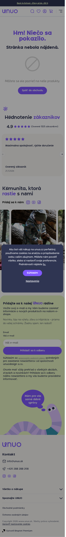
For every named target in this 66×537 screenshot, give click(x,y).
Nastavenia (32, 281)
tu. (44, 264)
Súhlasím (32, 273)
